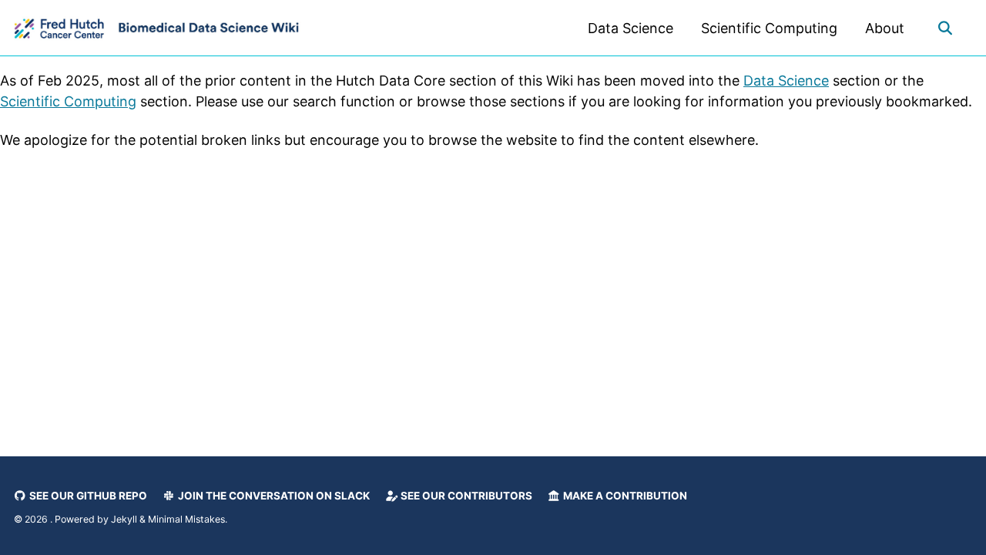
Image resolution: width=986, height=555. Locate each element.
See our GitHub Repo (87, 495)
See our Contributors (465, 495)
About (884, 28)
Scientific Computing (769, 28)
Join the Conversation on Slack (273, 495)
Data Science (630, 28)
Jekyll (124, 519)
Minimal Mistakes (186, 519)
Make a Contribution (624, 495)
